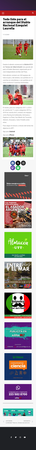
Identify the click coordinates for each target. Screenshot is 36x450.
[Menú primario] (4, 13)
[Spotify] (18, 167)
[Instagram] (23, 163)
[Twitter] (16, 437)
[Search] (33, 13)
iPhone (11, 135)
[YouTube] (25, 437)
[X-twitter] (18, 163)
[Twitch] (12, 167)
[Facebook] (12, 163)
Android (12, 131)
